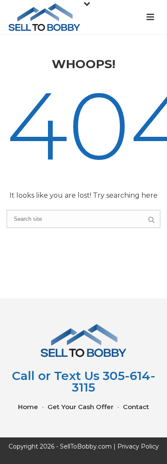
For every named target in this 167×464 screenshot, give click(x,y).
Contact (136, 407)
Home (28, 407)
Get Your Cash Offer (80, 407)
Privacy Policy (138, 446)
